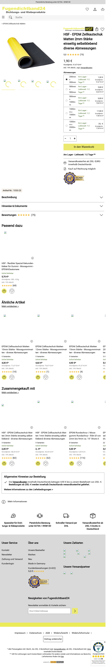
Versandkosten (85, 67)
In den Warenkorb (82, 146)
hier (61, 656)
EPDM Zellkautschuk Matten (14, 24)
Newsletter (7, 554)
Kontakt (5, 550)
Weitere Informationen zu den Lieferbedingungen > (28, 489)
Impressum (19, 633)
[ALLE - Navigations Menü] (3, 17)
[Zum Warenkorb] (100, 9)
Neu (29, 559)
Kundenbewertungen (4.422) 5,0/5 (41, 569)
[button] (94, 29)
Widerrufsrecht (60, 633)
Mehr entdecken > (10, 306)
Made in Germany (36, 563)
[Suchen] (11, 17)
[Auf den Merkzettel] (100, 29)
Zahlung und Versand (12, 559)
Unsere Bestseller (36, 550)
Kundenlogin (8, 563)
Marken (31, 554)
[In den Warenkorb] (4, 290)
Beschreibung (9, 197)
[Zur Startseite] (24, 9)
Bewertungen (18, 215)
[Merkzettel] (85, 9)
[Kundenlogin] (93, 9)
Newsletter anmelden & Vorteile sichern (46, 605)
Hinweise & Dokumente (14, 206)
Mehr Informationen (17, 501)
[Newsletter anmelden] (73, 611)
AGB (46, 633)
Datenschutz (34, 633)
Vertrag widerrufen (52, 639)
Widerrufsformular (79, 633)
